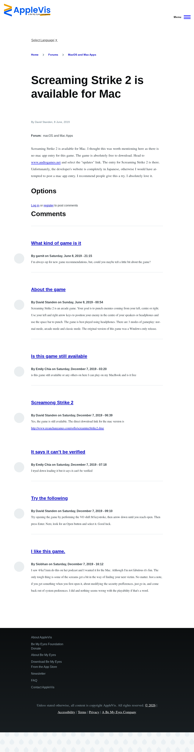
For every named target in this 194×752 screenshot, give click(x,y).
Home (34, 54)
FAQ (34, 680)
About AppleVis (41, 637)
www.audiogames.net (46, 162)
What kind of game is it (56, 243)
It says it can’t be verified (58, 451)
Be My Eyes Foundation (47, 644)
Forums (53, 54)
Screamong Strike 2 (52, 402)
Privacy (94, 712)
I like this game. (48, 551)
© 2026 (150, 705)
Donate (36, 648)
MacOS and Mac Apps (82, 54)
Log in (35, 205)
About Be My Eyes (43, 655)
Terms (82, 712)
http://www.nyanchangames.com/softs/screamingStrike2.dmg (67, 428)
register (49, 205)
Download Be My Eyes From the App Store (46, 664)
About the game (48, 289)
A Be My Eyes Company (119, 712)
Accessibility (66, 712)
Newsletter (38, 673)
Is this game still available (59, 356)
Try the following (49, 498)
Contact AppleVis (42, 687)
